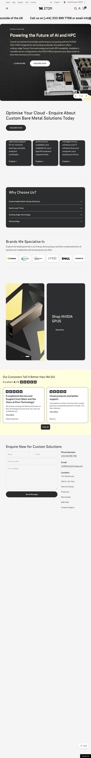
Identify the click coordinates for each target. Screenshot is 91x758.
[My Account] (79, 8)
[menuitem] (8, 2)
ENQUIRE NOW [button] (40, 63)
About (8, 2)
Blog (13, 2)
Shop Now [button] (60, 330)
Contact (33, 2)
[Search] (75, 8)
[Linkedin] (51, 2)
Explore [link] (12, 161)
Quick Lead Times (16, 208)
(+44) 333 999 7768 (69, 456)
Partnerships (14, 221)
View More (10, 415)
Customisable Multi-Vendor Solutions (24, 201)
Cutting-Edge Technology (19, 215)
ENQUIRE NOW (15, 128)
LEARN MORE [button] (19, 63)
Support (20, 2)
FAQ (26, 2)
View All (45, 427)
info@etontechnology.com (72, 466)
